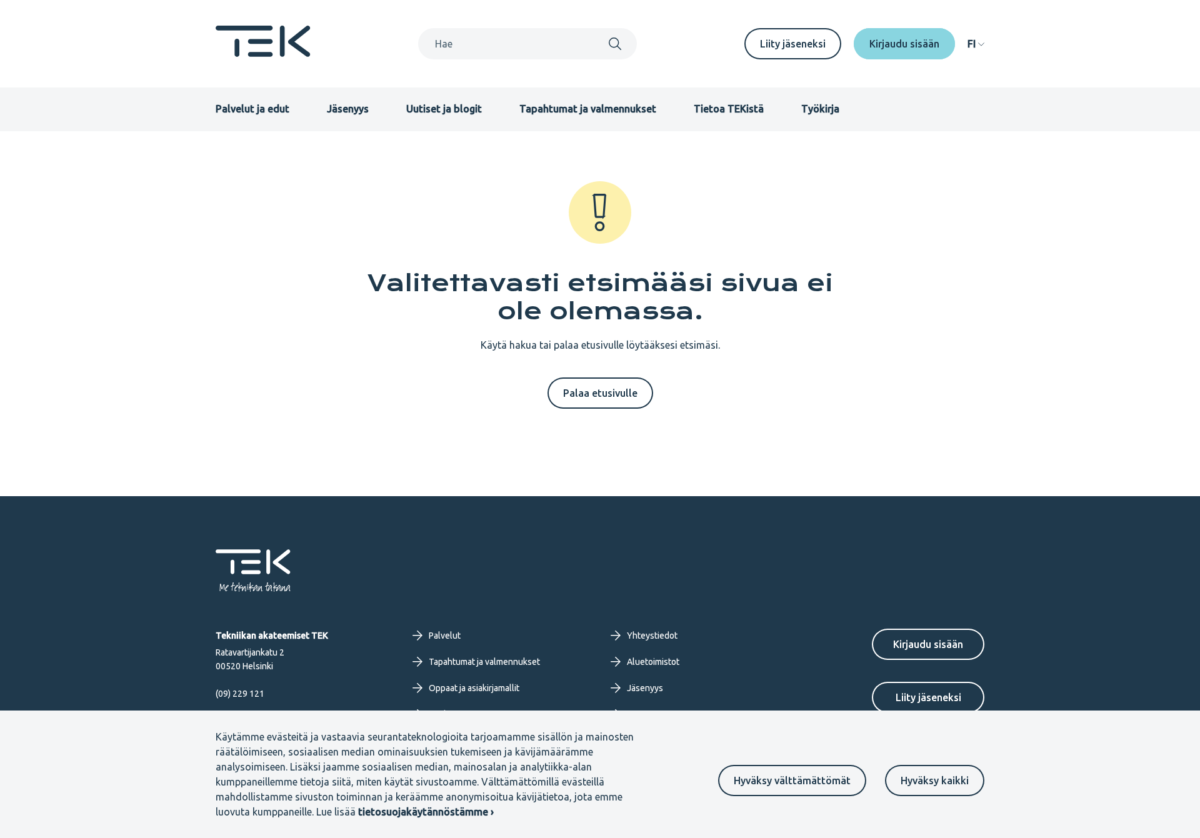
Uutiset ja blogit (444, 108)
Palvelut (445, 636)
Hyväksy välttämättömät (792, 780)
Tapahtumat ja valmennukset (587, 108)
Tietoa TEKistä (729, 108)
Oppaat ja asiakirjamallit (474, 688)
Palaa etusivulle (600, 393)
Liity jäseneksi (793, 43)
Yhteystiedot (652, 636)
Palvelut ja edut (252, 108)
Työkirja (820, 108)
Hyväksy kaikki (935, 780)
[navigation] (976, 43)
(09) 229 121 (240, 694)
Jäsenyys (348, 108)
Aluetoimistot (653, 662)
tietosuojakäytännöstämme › (426, 811)
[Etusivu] (263, 53)
